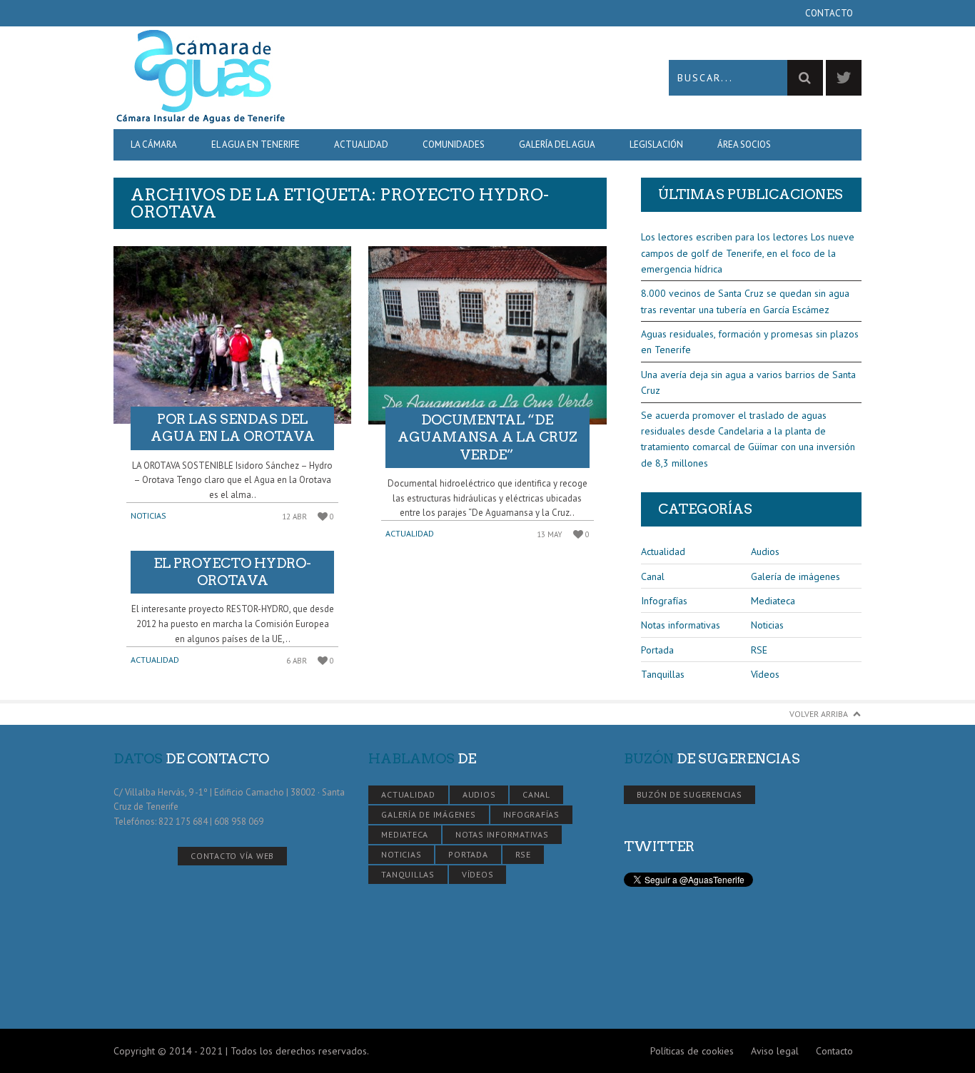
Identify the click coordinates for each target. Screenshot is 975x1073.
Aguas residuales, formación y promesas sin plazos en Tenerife (750, 341)
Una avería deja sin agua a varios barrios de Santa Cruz (748, 382)
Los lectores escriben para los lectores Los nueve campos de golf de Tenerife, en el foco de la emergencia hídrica (747, 252)
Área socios (744, 144)
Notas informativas (680, 625)
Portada (657, 650)
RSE (759, 650)
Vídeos (765, 674)
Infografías (664, 600)
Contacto (829, 13)
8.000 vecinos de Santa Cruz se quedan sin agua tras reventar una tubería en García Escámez (745, 301)
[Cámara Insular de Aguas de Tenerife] (300, 77)
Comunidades (454, 144)
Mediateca (773, 600)
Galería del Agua (557, 144)
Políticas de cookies (692, 1050)
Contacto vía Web (232, 855)
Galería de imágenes (795, 576)
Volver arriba (818, 713)
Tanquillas (662, 674)
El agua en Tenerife (255, 144)
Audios (765, 551)
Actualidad (361, 144)
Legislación (656, 144)
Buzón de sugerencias (689, 794)
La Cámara (154, 144)
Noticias (148, 515)
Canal (653, 576)
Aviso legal (775, 1050)
